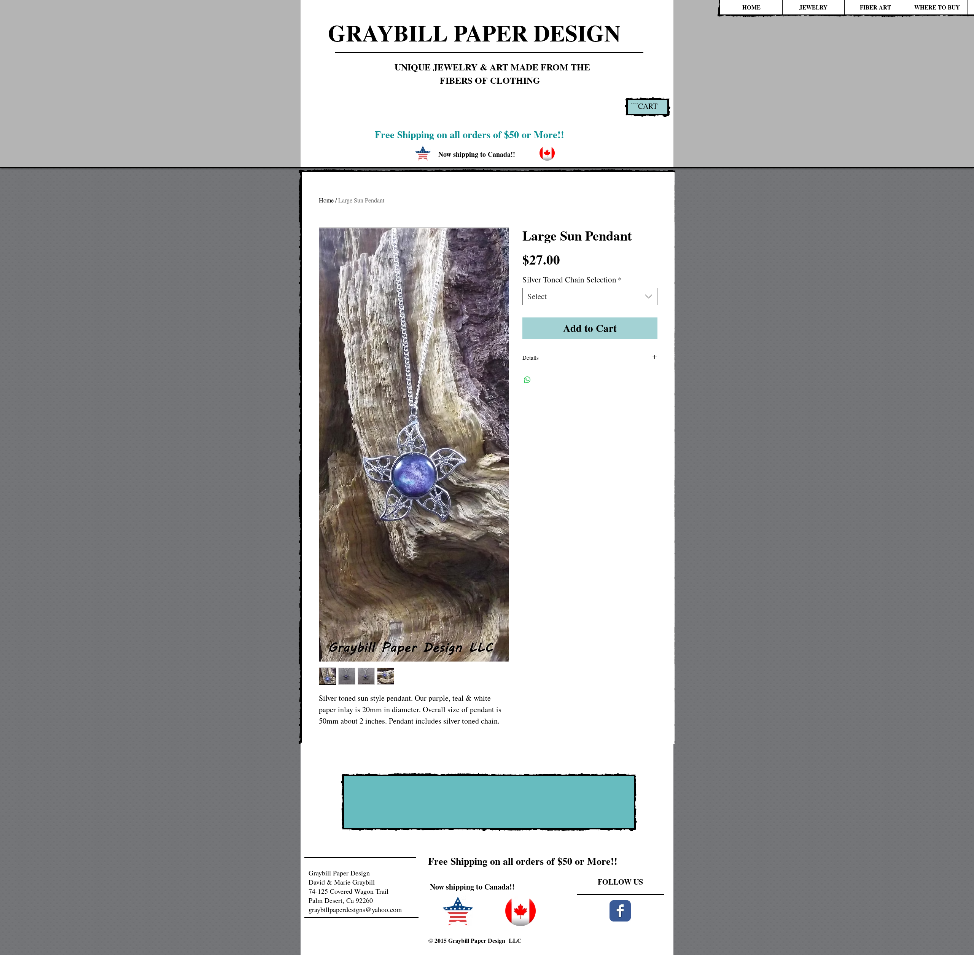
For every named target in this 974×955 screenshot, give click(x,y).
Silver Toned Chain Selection (572, 279)
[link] (635, 104)
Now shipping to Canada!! (472, 886)
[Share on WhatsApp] (527, 379)
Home (326, 200)
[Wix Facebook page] (620, 911)
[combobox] (589, 296)
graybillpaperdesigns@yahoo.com (355, 909)
